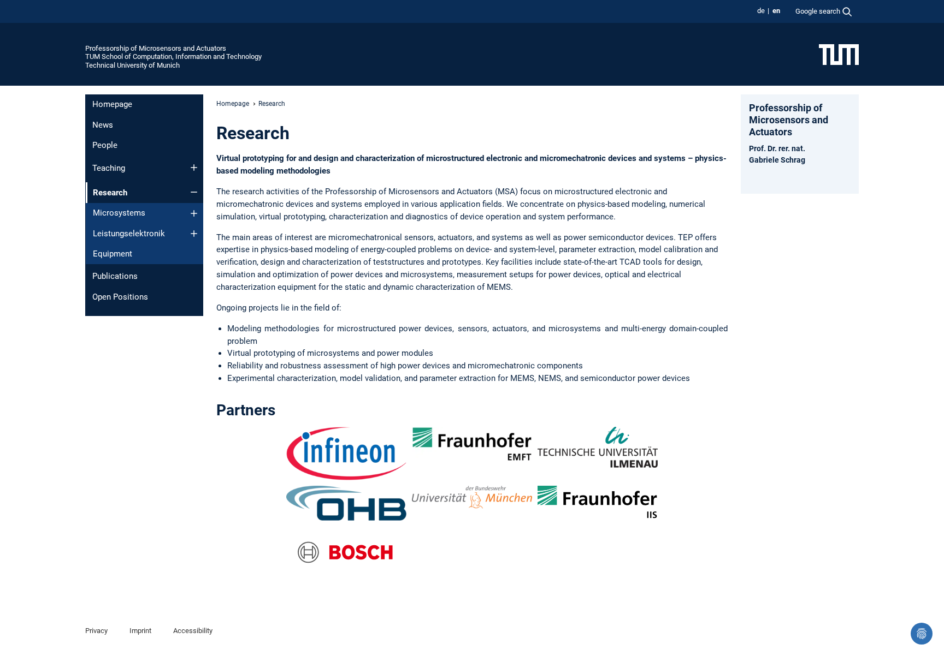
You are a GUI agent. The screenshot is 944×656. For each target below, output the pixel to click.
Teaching (108, 168)
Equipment (112, 254)
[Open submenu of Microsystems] (193, 213)
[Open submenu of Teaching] (193, 167)
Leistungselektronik (129, 233)
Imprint (140, 631)
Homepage (112, 104)
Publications (115, 276)
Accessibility (193, 631)
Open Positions (120, 297)
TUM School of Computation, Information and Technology (173, 56)
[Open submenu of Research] (193, 192)
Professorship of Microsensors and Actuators (155, 48)
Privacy (96, 631)
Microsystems (119, 213)
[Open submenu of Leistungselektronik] (193, 233)
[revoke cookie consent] (922, 634)
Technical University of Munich (132, 65)
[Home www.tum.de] (839, 54)
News (102, 125)
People (104, 145)
